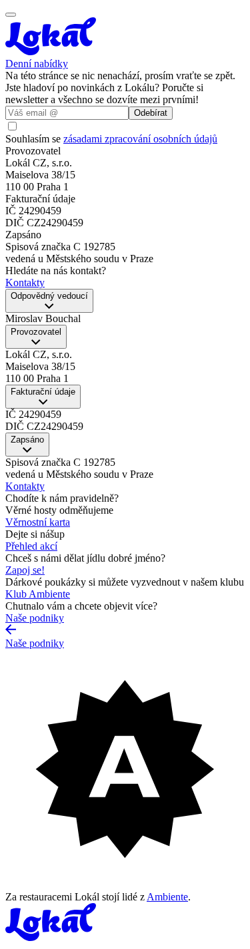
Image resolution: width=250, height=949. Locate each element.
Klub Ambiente (37, 594)
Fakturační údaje (43, 392)
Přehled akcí (31, 546)
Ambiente (167, 896)
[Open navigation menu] (10, 15)
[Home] (125, 37)
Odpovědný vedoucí (49, 296)
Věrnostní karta (37, 522)
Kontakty (25, 486)
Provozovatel (36, 332)
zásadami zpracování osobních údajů (140, 138)
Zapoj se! (25, 570)
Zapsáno (27, 440)
